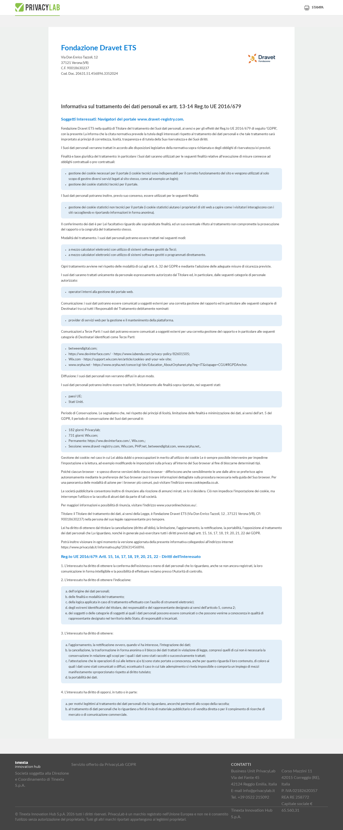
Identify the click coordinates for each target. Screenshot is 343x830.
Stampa (317, 7)
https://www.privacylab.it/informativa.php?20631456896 (102, 547)
